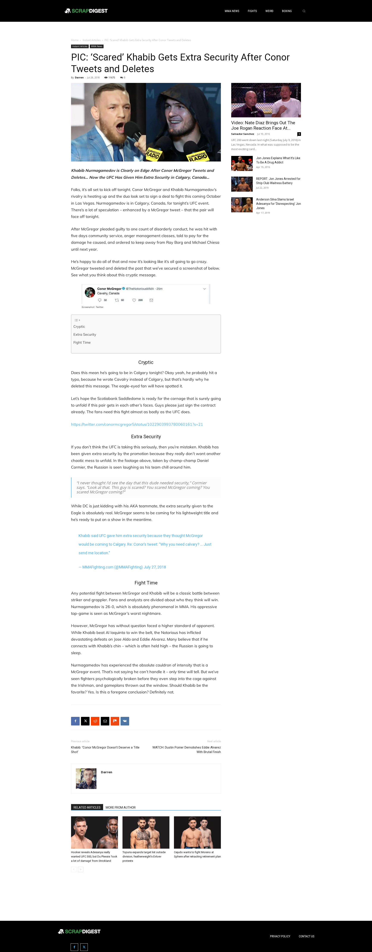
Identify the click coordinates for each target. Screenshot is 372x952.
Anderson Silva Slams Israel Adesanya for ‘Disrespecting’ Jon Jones (278, 204)
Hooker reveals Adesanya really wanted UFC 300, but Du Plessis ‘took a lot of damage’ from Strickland (94, 856)
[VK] (125, 721)
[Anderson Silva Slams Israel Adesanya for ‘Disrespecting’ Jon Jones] (242, 204)
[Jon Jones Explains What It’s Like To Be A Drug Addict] (242, 163)
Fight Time (82, 342)
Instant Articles (92, 40)
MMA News (96, 46)
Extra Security (84, 334)
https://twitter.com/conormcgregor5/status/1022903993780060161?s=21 (137, 424)
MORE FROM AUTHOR (121, 807)
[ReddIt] (95, 721)
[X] (85, 721)
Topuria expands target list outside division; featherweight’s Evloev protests (144, 856)
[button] (304, 11)
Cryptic (79, 326)
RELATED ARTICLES (87, 807)
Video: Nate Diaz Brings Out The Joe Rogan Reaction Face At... (263, 125)
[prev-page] (73, 869)
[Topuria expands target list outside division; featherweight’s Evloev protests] (145, 832)
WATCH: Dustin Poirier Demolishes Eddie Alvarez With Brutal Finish (186, 749)
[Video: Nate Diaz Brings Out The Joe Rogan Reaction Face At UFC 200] (266, 100)
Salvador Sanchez (242, 133)
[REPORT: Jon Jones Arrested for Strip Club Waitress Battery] (242, 184)
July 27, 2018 (155, 567)
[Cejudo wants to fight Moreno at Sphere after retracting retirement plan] (197, 832)
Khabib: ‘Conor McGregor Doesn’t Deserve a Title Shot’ (105, 749)
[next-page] (80, 869)
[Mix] (115, 721)
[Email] (105, 721)
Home (75, 40)
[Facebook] (75, 721)
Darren (79, 77)
